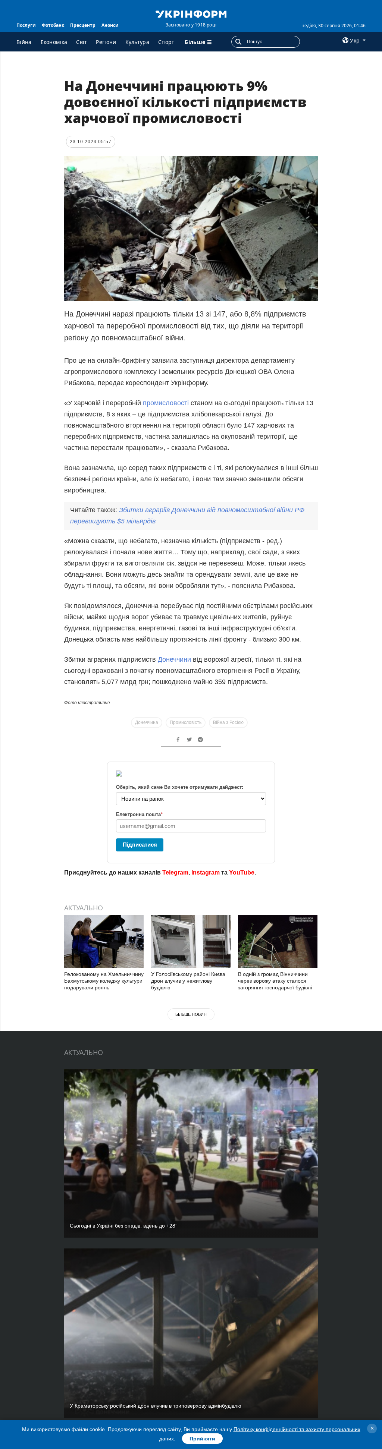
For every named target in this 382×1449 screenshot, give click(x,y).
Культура (137, 41)
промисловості (166, 403)
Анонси (110, 25)
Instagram (205, 872)
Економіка (54, 41)
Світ (81, 41)
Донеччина (146, 722)
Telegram (175, 872)
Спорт (166, 41)
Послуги (26, 25)
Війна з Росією (228, 722)
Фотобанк (53, 25)
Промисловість (185, 722)
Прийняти (202, 1439)
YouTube (241, 872)
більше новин (191, 1014)
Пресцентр (83, 25)
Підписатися (140, 844)
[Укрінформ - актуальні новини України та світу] (191, 13)
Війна (24, 41)
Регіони (106, 41)
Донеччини (174, 659)
